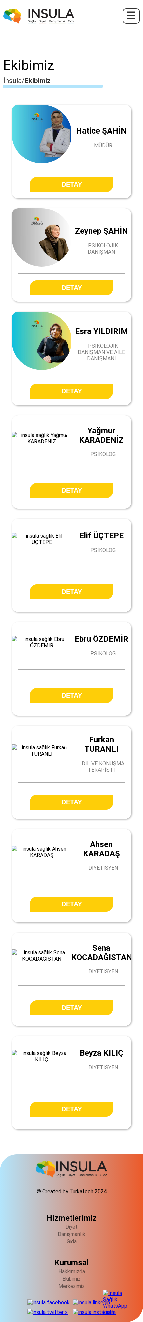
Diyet (71, 1227)
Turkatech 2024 (88, 1191)
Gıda (72, 1241)
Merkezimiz (71, 1286)
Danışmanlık (71, 1234)
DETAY (71, 184)
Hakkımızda (71, 1271)
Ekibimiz (71, 1279)
